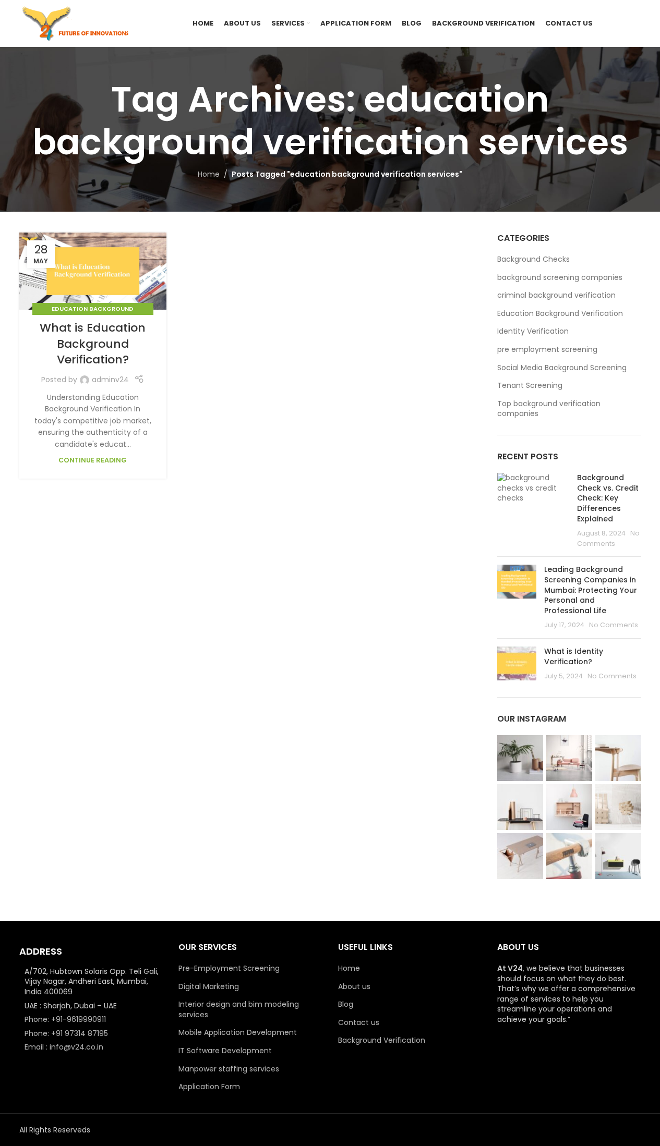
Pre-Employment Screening (229, 968)
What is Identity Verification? (573, 656)
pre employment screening (547, 350)
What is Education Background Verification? (93, 344)
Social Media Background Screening (562, 368)
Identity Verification (533, 331)
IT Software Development (225, 1051)
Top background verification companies (549, 409)
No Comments (613, 624)
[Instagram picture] (520, 758)
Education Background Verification (560, 314)
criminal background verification (556, 295)
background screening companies (559, 278)
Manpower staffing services (228, 1069)
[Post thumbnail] (533, 510)
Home (209, 174)
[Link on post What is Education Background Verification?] (92, 271)
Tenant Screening (529, 386)
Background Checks (533, 259)
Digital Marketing (208, 987)
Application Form (209, 1087)
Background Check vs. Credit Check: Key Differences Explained (608, 497)
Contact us (358, 1023)
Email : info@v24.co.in (64, 1047)
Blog (345, 1004)
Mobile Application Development (237, 1033)
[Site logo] (76, 23)
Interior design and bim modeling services (238, 1009)
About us (354, 987)
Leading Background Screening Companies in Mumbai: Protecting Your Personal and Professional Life (590, 589)
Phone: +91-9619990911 (65, 1019)
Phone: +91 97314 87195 (66, 1033)
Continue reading (92, 460)
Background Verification (381, 1040)
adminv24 (110, 379)
